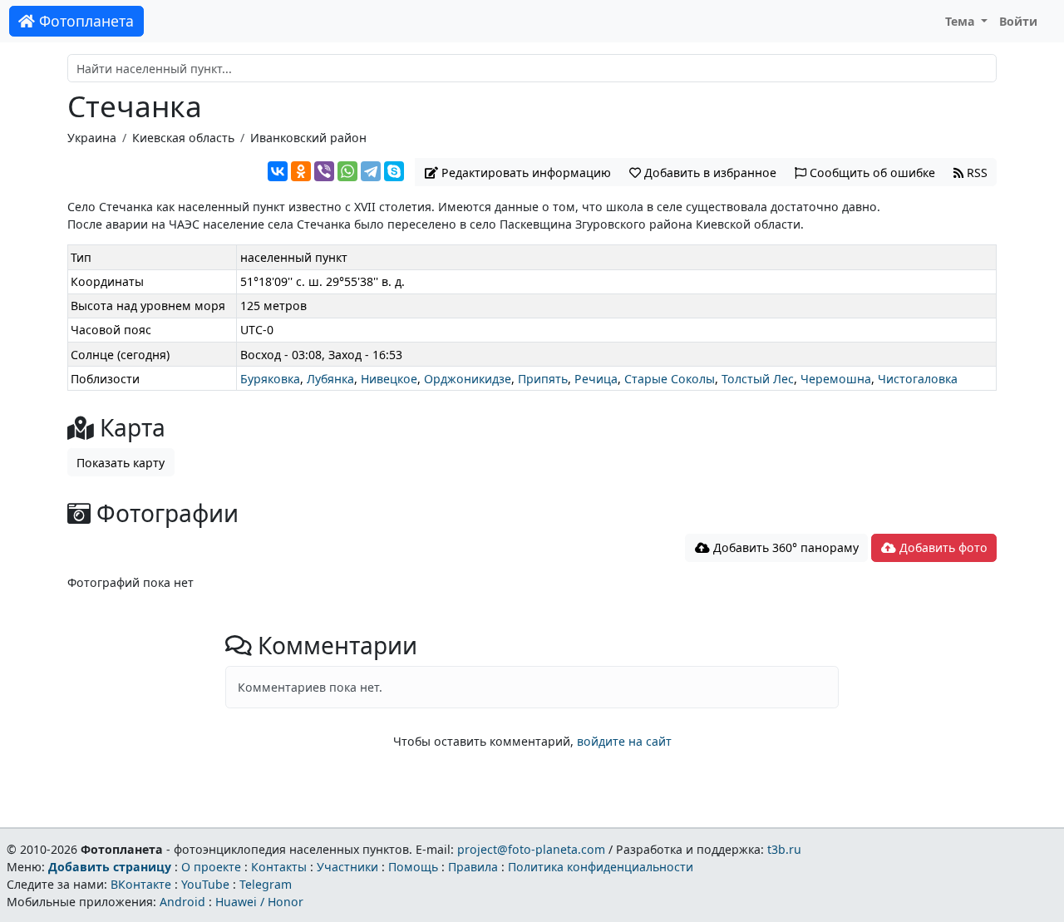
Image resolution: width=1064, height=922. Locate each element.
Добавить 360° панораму (784, 547)
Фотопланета (84, 21)
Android (182, 902)
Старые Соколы (669, 379)
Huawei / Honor (259, 902)
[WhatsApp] (347, 171)
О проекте (211, 867)
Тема (961, 21)
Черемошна (835, 379)
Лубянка (330, 379)
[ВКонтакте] (278, 171)
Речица (596, 379)
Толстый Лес (758, 379)
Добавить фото (942, 547)
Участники (347, 867)
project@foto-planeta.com (531, 849)
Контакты (279, 867)
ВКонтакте (141, 884)
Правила (473, 867)
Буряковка (270, 379)
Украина (91, 137)
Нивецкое (389, 379)
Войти (1018, 21)
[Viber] (324, 171)
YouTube (205, 884)
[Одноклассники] (301, 171)
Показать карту (120, 463)
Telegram (265, 884)
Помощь (413, 867)
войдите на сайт (624, 741)
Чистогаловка (918, 379)
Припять (543, 379)
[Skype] (394, 171)
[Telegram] (371, 171)
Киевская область (183, 137)
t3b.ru (784, 849)
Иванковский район (308, 137)
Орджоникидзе (467, 379)
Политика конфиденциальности (600, 867)
